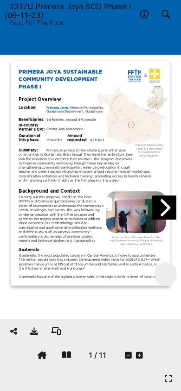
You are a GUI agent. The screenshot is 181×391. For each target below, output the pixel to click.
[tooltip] (34, 331)
